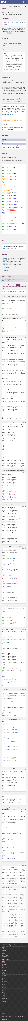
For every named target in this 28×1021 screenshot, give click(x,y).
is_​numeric (4, 981)
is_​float (3, 972)
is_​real (3, 984)
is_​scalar (4, 987)
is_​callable (4, 967)
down (4, 296)
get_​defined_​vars (5, 956)
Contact (11, 1016)
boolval (3, 947)
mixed (13, 22)
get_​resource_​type (6, 959)
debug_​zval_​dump (6, 948)
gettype (3, 961)
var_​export (4, 1003)
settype (3, 995)
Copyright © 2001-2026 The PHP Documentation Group (13, 1011)
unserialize (4, 998)
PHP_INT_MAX (11, 114)
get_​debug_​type (5, 955)
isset (3, 990)
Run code (5, 124)
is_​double (4, 970)
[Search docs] (23, 2)
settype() (5, 263)
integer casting (15, 101)
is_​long (3, 978)
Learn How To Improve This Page (9, 279)
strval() (4, 261)
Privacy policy (5, 1019)
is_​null (3, 979)
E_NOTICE (11, 147)
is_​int (3, 973)
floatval (3, 953)
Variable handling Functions (9, 945)
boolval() (5, 258)
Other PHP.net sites (19, 1016)
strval (3, 996)
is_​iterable (4, 976)
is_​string (4, 989)
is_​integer (4, 975)
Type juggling (6, 267)
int (20, 22)
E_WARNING (9, 32)
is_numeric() (6, 264)
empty (3, 951)
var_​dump (4, 1001)
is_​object (4, 983)
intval (3, 962)
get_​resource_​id (5, 958)
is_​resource (4, 986)
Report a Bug (9, 280)
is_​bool (3, 965)
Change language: (13, 6)
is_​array (4, 964)
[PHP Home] (3, 2)
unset (3, 1000)
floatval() (5, 259)
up (2, 318)
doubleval (4, 950)
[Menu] (26, 2)
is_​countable (5, 969)
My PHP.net (5, 1016)
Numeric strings (8, 127)
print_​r (3, 992)
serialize (4, 993)
